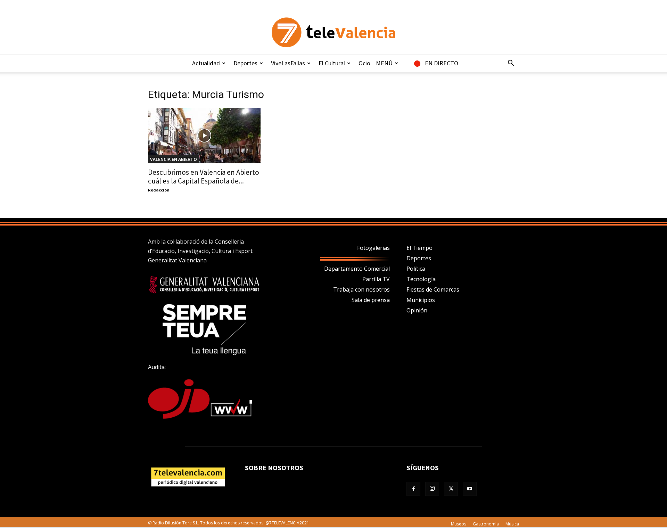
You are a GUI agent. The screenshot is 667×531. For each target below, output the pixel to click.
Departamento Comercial (357, 268)
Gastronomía (486, 524)
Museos (458, 524)
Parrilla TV (376, 279)
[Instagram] (432, 489)
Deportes (245, 63)
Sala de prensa (371, 300)
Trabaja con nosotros (361, 289)
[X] (451, 489)
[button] (510, 63)
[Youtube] (470, 489)
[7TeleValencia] (333, 32)
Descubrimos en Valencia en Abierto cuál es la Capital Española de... (203, 177)
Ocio (364, 63)
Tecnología (421, 279)
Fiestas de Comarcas (432, 289)
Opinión (416, 310)
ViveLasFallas (288, 63)
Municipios (420, 300)
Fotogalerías (373, 248)
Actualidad (206, 63)
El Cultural (332, 63)
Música (512, 524)
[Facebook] (413, 489)
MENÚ (384, 63)
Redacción (159, 190)
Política (415, 268)
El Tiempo (419, 248)
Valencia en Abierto (173, 159)
